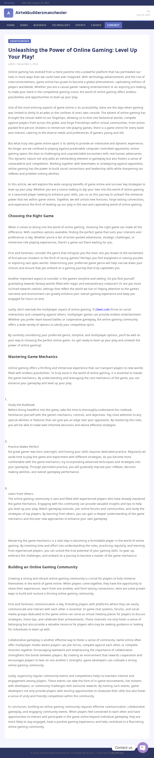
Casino (96, 25)
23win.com (102, 309)
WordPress (117, 753)
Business (39, 25)
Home (11, 25)
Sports (80, 25)
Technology (61, 25)
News (24, 25)
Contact (113, 25)
